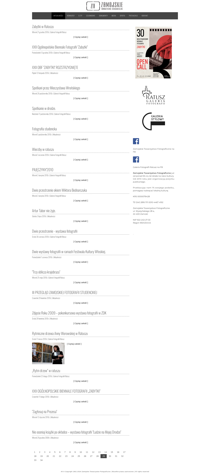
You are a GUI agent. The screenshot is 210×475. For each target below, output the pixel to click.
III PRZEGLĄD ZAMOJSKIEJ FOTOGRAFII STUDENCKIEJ (64, 292)
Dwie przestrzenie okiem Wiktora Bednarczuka (59, 190)
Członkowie (90, 15)
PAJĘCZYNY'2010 (42, 169)
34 (41, 460)
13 (99, 452)
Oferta (122, 15)
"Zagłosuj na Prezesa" (44, 411)
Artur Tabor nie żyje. (44, 210)
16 (118, 452)
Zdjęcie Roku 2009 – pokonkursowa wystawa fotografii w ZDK (69, 313)
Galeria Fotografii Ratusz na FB (148, 167)
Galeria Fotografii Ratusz (58, 32)
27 (91, 456)
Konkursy (71, 15)
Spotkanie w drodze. (44, 108)
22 (60, 456)
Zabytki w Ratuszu (43, 26)
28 (97, 456)
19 (41, 456)
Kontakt (145, 15)
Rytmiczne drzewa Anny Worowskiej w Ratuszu (60, 333)
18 (35, 456)
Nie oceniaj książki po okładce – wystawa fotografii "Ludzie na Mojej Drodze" (76, 432)
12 (93, 452)
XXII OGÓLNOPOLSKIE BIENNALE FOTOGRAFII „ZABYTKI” (66, 391)
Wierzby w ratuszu (43, 149)
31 (116, 456)
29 (103, 456)
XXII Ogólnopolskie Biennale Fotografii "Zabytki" (60, 47)
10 (80, 452)
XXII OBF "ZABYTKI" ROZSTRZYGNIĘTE (55, 67)
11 (87, 452)
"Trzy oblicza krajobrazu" (46, 272)
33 (35, 460)
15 (112, 452)
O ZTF (80, 15)
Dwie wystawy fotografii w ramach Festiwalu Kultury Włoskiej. (69, 251)
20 (47, 456)
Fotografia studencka (44, 128)
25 (79, 456)
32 (122, 456)
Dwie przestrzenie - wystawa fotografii (54, 231)
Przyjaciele (133, 15)
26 (85, 456)
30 (110, 456)
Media (114, 15)
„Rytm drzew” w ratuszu (46, 370)
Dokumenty (103, 15)
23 (66, 456)
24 (72, 456)
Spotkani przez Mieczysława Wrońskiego (56, 87)
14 (105, 452)
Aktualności (58, 15)
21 (54, 456)
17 (124, 452)
